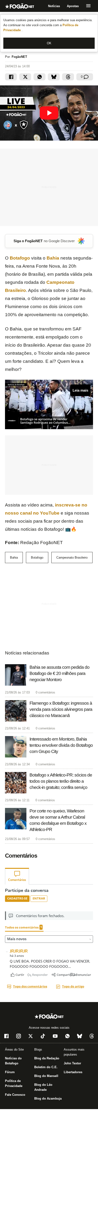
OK (49, 43)
